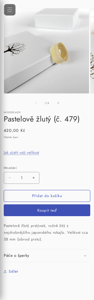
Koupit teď (47, 210)
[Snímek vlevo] (36, 102)
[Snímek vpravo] (58, 102)
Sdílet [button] (13, 271)
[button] (47, 255)
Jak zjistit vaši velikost (21, 152)
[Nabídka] (10, 10)
